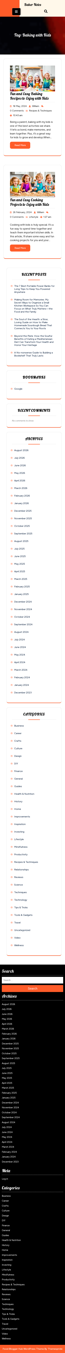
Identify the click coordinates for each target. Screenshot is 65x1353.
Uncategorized (22, 930)
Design (18, 756)
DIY (16, 763)
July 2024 (19, 639)
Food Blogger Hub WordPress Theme (23, 1348)
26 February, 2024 (22, 212)
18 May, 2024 (20, 106)
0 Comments (17, 110)
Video (17, 937)
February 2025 (22, 586)
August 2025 (21, 541)
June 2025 (20, 556)
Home (17, 809)
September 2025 (23, 533)
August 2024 (21, 632)
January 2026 (21, 503)
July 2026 (19, 457)
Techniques (20, 892)
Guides (18, 786)
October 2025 (22, 526)
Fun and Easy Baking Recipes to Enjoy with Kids (29, 96)
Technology (20, 899)
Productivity (21, 854)
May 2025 (19, 563)
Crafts (17, 740)
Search (32, 988)
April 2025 (19, 571)
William (35, 106)
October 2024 (22, 616)
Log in (5, 1178)
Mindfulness (21, 846)
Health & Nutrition (24, 793)
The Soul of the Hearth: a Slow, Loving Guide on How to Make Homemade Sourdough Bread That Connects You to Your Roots (33, 324)
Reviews (18, 877)
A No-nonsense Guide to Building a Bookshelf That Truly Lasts (33, 354)
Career (17, 733)
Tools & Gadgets (23, 915)
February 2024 (22, 677)
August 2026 (21, 450)
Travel (17, 922)
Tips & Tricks (21, 907)
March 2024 (21, 669)
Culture (18, 748)
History (18, 801)
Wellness (19, 945)
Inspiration (20, 824)
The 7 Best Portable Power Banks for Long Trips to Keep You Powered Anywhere (34, 289)
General (18, 778)
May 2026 (19, 473)
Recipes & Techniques (40, 110)
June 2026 (20, 465)
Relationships (21, 869)
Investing (19, 831)
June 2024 (20, 647)
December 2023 (23, 692)
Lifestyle (33, 217)
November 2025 (23, 518)
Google (18, 388)
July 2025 (19, 548)
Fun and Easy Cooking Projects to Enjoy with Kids (29, 202)
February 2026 (22, 495)
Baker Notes (32, 4)
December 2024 (23, 601)
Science (18, 884)
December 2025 (23, 510)
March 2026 (20, 488)
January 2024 (21, 685)
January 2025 (21, 594)
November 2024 (23, 609)
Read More (20, 145)
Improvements (22, 816)
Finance (18, 771)
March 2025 (20, 579)
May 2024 (19, 654)
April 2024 (19, 662)
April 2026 (19, 480)
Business (19, 725)
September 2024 (23, 624)
